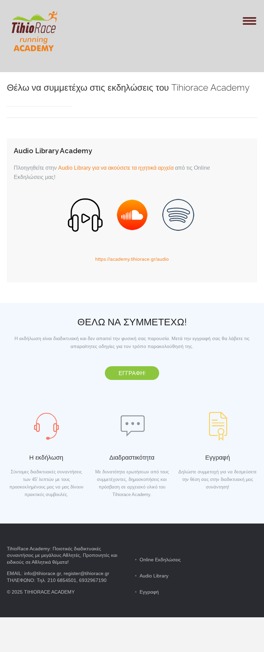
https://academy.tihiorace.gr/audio (132, 259)
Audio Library (154, 575)
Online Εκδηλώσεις (160, 559)
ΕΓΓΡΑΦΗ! (132, 373)
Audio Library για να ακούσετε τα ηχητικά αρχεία (116, 168)
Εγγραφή (149, 592)
